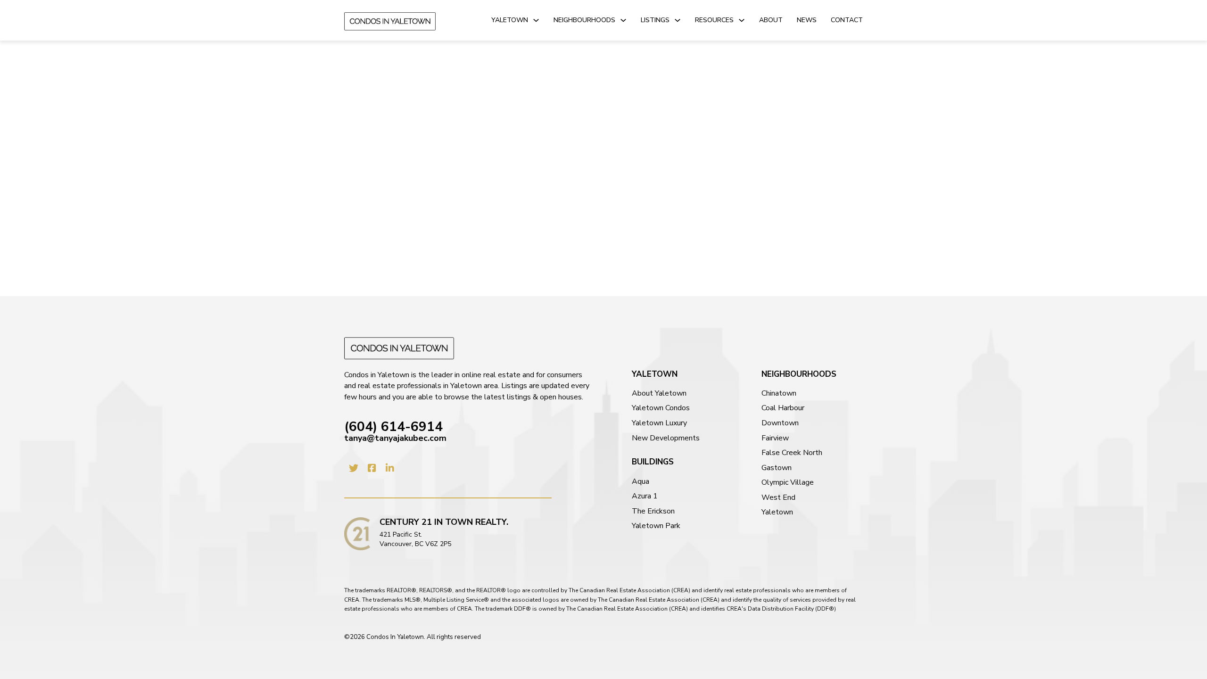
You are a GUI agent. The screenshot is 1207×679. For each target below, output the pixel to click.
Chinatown (778, 393)
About (771, 20)
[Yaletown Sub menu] (536, 20)
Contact (847, 20)
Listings (655, 20)
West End (778, 498)
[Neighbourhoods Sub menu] (623, 20)
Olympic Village (787, 483)
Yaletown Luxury (659, 423)
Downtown (780, 423)
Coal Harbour (782, 408)
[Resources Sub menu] (741, 20)
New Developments (666, 438)
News (807, 20)
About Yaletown (659, 393)
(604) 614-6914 (393, 427)
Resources (714, 20)
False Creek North (791, 453)
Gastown (776, 468)
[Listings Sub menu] (677, 20)
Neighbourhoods (584, 20)
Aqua (640, 482)
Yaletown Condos (661, 408)
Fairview (775, 438)
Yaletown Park (656, 526)
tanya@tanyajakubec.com (395, 438)
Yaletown (509, 20)
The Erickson (653, 511)
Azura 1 (645, 496)
